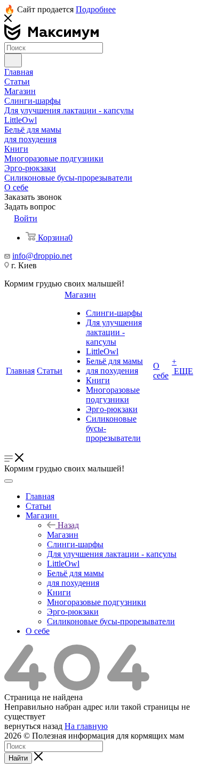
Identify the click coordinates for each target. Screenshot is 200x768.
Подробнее (96, 9)
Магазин (62, 534)
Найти (18, 758)
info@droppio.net (42, 255)
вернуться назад (33, 726)
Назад (68, 525)
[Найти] (13, 60)
